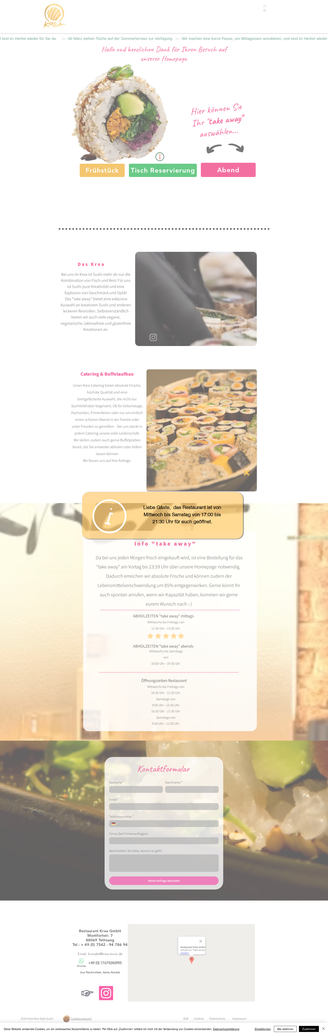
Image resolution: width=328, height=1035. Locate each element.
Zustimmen (309, 1029)
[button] (246, 473)
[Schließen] (323, 1029)
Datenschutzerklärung (226, 1029)
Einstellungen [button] (263, 1029)
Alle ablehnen (285, 1029)
